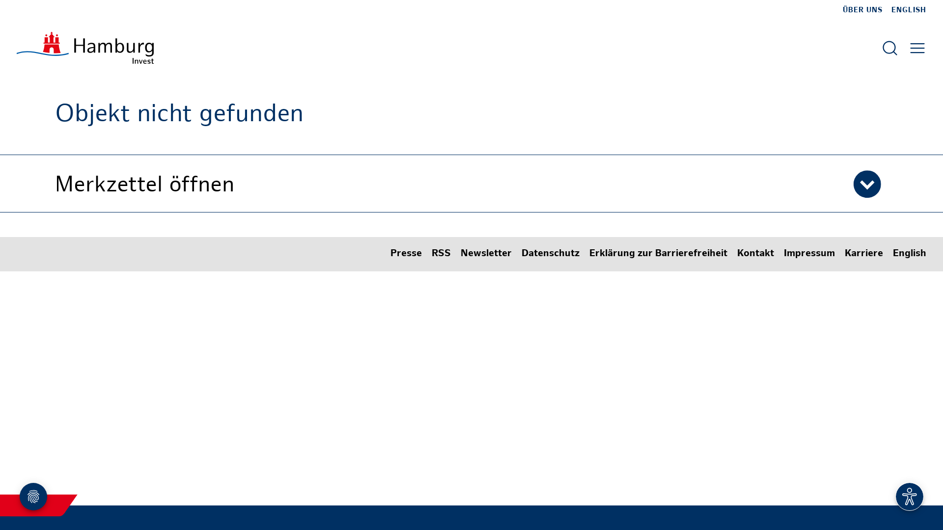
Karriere (864, 254)
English (908, 10)
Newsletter (486, 254)
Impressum (809, 254)
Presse (406, 254)
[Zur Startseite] (85, 48)
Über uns (863, 10)
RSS (441, 254)
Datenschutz (551, 254)
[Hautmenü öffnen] (917, 48)
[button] (471, 183)
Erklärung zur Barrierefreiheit (658, 254)
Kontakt (755, 254)
